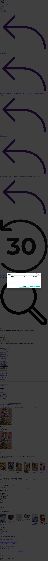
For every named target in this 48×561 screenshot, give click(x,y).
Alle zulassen (34, 286)
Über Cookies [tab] (35, 276)
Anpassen (23, 286)
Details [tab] (24, 276)
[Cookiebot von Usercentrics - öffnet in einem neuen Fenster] (36, 274)
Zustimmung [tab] (12, 276)
